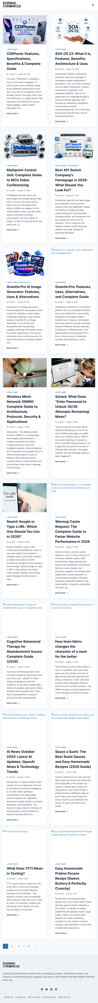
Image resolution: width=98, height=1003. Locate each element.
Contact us (20, 997)
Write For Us (64, 997)
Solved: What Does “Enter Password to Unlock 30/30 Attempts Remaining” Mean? (72, 407)
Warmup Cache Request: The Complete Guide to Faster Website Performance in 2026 (72, 532)
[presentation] (25, 29)
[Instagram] (51, 989)
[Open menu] (93, 5)
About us (8, 997)
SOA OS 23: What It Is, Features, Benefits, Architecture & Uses (73, 59)
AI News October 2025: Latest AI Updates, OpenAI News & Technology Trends (23, 762)
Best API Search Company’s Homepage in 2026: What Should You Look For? (71, 180)
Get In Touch (34, 997)
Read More (13, 113)
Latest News (12, 49)
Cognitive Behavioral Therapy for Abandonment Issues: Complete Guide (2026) (25, 651)
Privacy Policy (49, 997)
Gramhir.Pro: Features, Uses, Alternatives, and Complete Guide (73, 292)
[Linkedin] (56, 989)
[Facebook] (42, 989)
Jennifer (12, 74)
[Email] (47, 989)
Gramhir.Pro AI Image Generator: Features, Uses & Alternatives (24, 292)
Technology (73, 166)
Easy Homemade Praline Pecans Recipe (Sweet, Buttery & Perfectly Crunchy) (70, 878)
